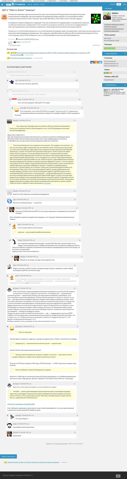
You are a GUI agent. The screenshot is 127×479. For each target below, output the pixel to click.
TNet (14, 199)
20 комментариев (15, 45)
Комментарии (73, 1)
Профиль (114, 15)
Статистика (121, 15)
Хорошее (36, 4)
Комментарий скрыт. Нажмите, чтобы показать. (27, 75)
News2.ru (5, 475)
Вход (124, 4)
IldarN (14, 424)
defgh (11, 72)
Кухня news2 (63, 1)
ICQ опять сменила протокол (21, 58)
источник (47, 183)
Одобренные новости (110, 26)
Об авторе (108, 8)
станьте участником (61, 443)
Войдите (49, 443)
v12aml (20, 240)
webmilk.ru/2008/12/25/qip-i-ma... (28, 39)
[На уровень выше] (7, 80)
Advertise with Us (62, 111)
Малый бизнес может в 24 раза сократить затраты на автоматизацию (33, 462)
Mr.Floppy (15, 288)
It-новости (20, 4)
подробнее (107, 95)
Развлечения (52, 1)
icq (11, 43)
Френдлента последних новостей (113, 29)
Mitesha (15, 191)
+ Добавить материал (7, 1)
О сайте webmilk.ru (111, 54)
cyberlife (15, 120)
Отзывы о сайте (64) (111, 76)
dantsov (18, 42)
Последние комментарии (111, 31)
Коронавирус (19, 1)
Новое (42, 4)
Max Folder (23, 108)
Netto (19, 224)
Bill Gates (18, 208)
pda (16, 80)
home (14, 91)
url (25, 72)
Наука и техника (39, 1)
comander (18, 415)
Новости (28, 1)
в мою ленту (113, 4)
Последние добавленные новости (114, 24)
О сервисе (12, 475)
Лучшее (29, 4)
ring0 (14, 265)
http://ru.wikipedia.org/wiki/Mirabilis (22, 404)
